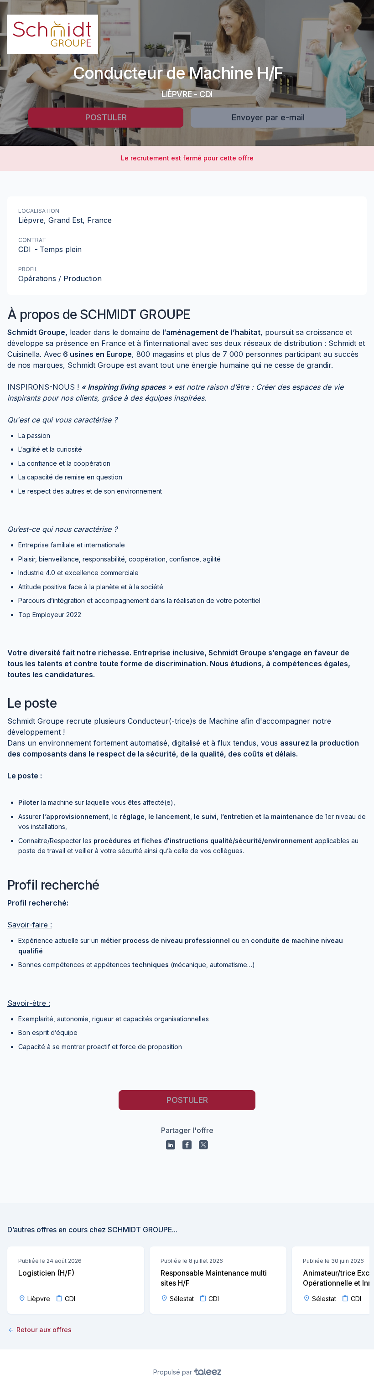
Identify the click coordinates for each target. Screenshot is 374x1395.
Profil (28, 269)
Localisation (38, 210)
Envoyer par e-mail (268, 117)
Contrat (32, 240)
